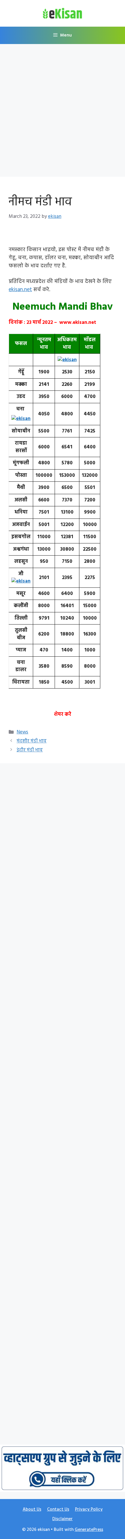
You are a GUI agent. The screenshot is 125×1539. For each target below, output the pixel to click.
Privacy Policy (89, 1509)
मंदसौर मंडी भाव (32, 741)
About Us (32, 1509)
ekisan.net (20, 289)
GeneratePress (89, 1529)
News (22, 732)
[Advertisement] (62, 112)
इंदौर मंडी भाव (30, 750)
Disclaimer (62, 1519)
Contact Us (58, 1509)
